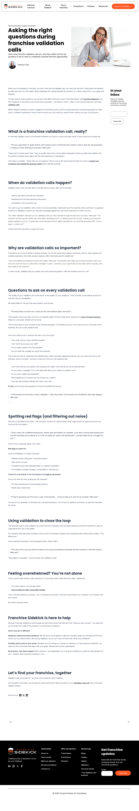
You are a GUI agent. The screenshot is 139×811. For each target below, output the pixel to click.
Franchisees (66, 753)
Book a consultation (122, 6)
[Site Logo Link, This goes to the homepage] (13, 6)
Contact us (45, 769)
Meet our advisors (48, 761)
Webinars (85, 765)
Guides (84, 757)
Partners (64, 761)
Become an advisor (49, 765)
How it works (46, 757)
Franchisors (66, 757)
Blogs (83, 753)
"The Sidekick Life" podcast (89, 774)
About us (44, 753)
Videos (84, 761)
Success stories (87, 769)
